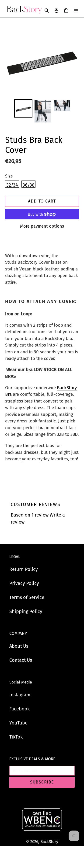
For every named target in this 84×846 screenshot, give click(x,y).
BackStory (49, 841)
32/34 (12, 185)
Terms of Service (26, 597)
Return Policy (23, 569)
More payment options (42, 226)
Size (9, 176)
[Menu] (76, 10)
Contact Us (20, 660)
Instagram (19, 695)
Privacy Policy (24, 583)
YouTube (18, 723)
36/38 (29, 185)
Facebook (19, 709)
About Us (18, 646)
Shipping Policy (25, 611)
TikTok (16, 737)
